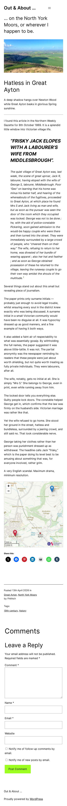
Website (9, 733)
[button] (52, 489)
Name (9, 702)
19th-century (11, 610)
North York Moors (27, 594)
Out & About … (20, 8)
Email (9, 718)
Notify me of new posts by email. (29, 760)
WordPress (36, 799)
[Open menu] (49, 8)
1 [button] (23, 277)
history (22, 610)
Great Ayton (10, 594)
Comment (12, 665)
